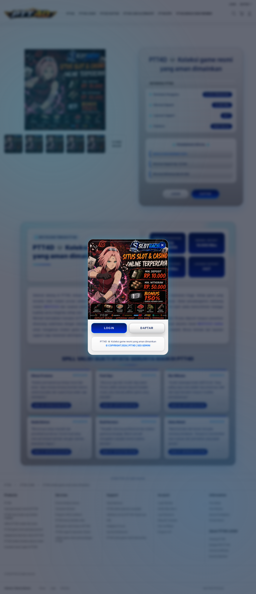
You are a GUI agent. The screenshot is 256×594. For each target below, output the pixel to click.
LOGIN (109, 328)
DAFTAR (146, 328)
